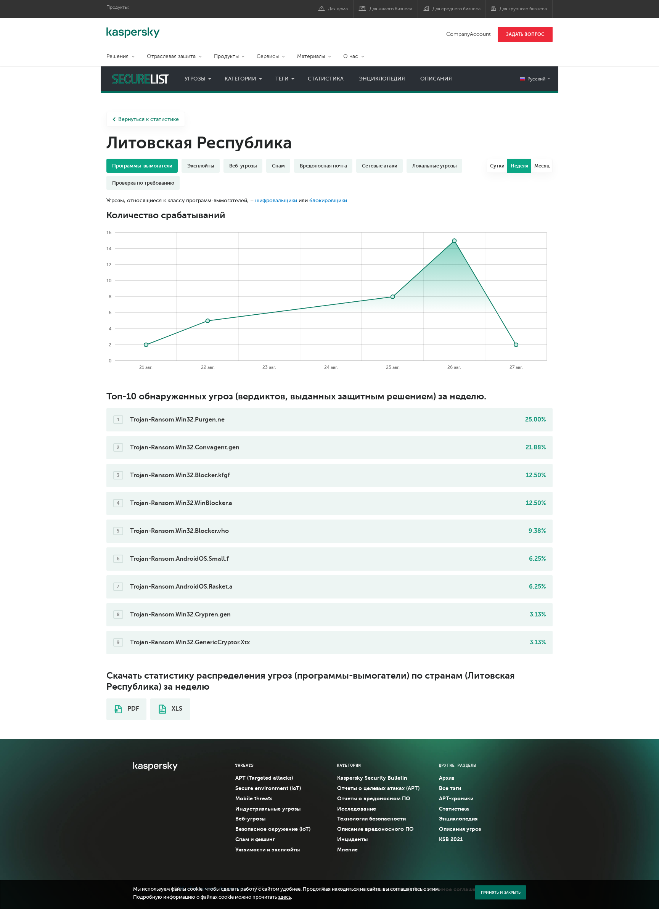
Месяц (542, 166)
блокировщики (328, 200)
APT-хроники (456, 798)
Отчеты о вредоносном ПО (373, 798)
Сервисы (268, 56)
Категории (240, 79)
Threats (244, 765)
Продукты (226, 56)
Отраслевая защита (171, 56)
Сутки (497, 166)
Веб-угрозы (250, 819)
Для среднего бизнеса (456, 8)
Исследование (356, 809)
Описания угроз (460, 829)
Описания (436, 79)
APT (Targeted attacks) (264, 778)
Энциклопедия (382, 79)
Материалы (311, 56)
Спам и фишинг (255, 839)
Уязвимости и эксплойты (267, 849)
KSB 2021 (451, 839)
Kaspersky (133, 28)
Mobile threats (253, 798)
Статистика (326, 79)
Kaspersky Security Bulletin (372, 778)
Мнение (347, 849)
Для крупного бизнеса (523, 8)
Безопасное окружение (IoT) (272, 829)
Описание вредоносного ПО (375, 829)
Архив (447, 778)
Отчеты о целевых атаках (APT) (378, 788)
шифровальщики (276, 200)
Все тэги (450, 788)
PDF (132, 708)
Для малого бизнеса (391, 8)
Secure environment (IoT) (268, 788)
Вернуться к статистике (148, 119)
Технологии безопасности (371, 819)
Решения (117, 56)
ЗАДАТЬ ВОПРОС (525, 34)
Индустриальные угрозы (268, 809)
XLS (176, 708)
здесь (284, 897)
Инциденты (352, 839)
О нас (350, 56)
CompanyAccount (468, 34)
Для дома (338, 8)
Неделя (519, 166)
